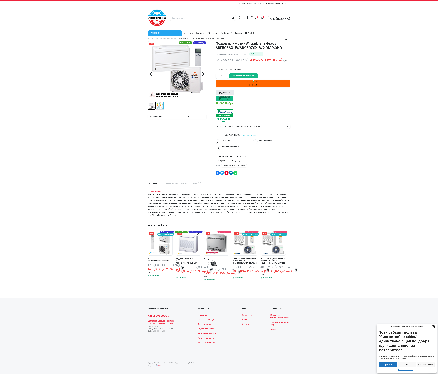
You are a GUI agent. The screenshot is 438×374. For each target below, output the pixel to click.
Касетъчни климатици (207, 333)
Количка (273, 329)
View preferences (425, 365)
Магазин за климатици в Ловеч (160, 323)
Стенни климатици (206, 319)
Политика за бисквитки (405, 370)
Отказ (407, 365)
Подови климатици (170, 38)
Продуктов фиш (225, 92)
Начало (190, 33)
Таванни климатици (206, 324)
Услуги (214, 33)
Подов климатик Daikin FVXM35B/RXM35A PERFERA (158, 260)
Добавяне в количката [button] (296, 270)
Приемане (388, 365)
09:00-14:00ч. (281, 3)
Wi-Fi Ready (241, 166)
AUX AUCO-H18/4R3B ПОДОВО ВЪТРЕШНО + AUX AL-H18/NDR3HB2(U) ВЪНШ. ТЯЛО (245, 261)
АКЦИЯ (251, 33)
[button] (433, 327)
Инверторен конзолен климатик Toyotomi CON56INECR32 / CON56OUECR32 (213, 262)
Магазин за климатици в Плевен (161, 321)
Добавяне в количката (245, 76)
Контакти (238, 33)
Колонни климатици (206, 338)
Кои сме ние (247, 315)
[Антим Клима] (157, 17)
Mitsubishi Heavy (230, 161)
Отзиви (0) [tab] (196, 183)
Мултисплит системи (206, 342)
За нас (226, 33)
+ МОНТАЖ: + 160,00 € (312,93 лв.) (229, 70)
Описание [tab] (152, 183)
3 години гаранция (229, 166)
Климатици (200, 33)
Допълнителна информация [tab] (174, 183)
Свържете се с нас (250, 135)
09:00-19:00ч (266, 3)
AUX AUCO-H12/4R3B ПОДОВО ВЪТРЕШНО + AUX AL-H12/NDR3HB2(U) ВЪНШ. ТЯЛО (273, 261)
